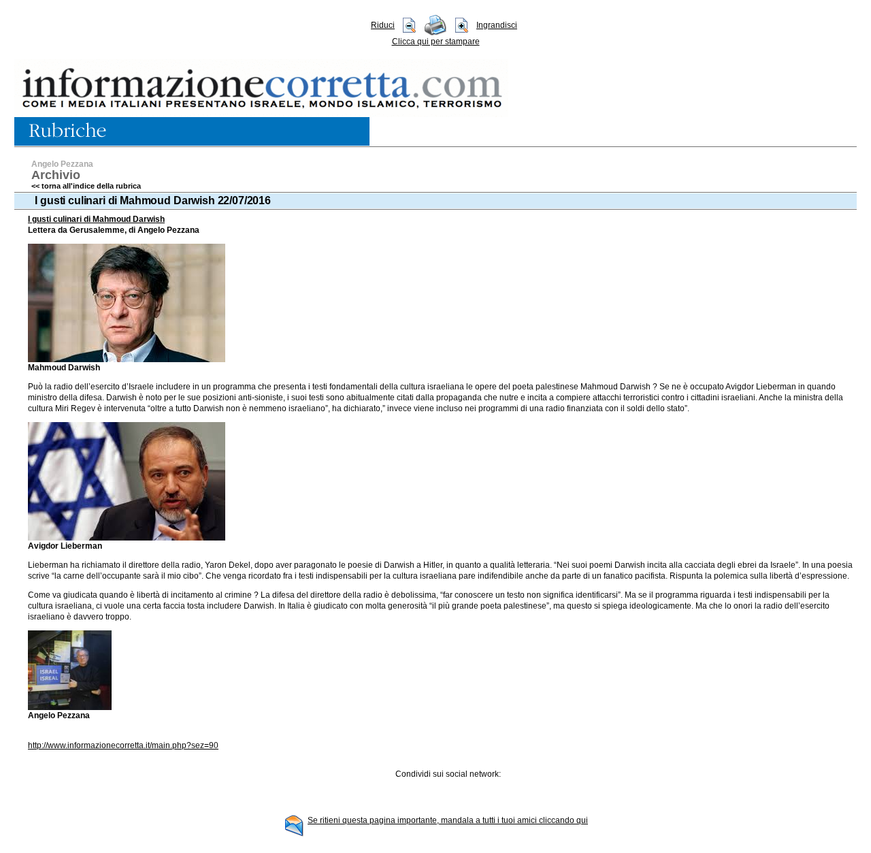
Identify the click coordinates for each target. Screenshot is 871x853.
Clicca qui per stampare (436, 41)
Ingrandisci (496, 25)
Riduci (383, 25)
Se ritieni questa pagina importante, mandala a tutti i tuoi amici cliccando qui (448, 820)
